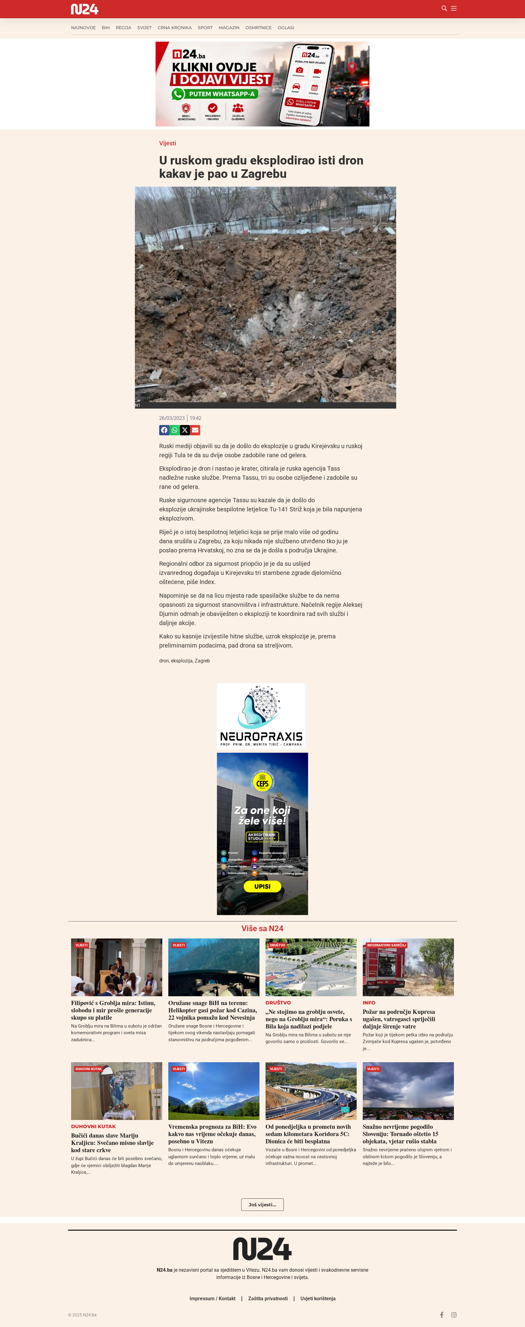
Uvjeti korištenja (318, 1298)
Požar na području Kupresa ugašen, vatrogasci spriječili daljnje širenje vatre (399, 1019)
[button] (164, 430)
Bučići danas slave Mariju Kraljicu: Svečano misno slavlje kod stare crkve (112, 1142)
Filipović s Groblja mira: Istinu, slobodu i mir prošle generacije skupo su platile (113, 1010)
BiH (106, 27)
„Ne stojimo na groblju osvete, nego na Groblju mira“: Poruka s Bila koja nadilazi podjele (309, 1019)
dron (164, 661)
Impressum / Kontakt (212, 1298)
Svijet (144, 27)
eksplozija (182, 661)
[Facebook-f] (442, 1315)
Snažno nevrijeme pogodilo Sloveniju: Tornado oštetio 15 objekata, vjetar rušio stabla (400, 1134)
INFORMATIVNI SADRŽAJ (386, 945)
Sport (205, 27)
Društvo (277, 945)
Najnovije (83, 27)
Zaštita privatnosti (268, 1298)
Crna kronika (175, 27)
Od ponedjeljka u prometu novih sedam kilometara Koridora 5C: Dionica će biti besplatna (308, 1134)
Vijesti (167, 143)
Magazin (229, 27)
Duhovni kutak (88, 1069)
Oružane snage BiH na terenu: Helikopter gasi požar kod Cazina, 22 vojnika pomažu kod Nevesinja (212, 1010)
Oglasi (286, 27)
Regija (123, 27)
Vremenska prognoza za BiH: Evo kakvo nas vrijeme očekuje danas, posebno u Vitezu (212, 1134)
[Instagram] (454, 1315)
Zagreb (202, 661)
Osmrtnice (258, 27)
